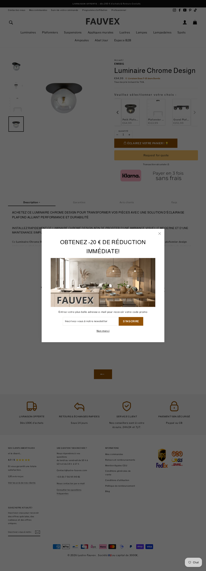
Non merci (103, 330)
